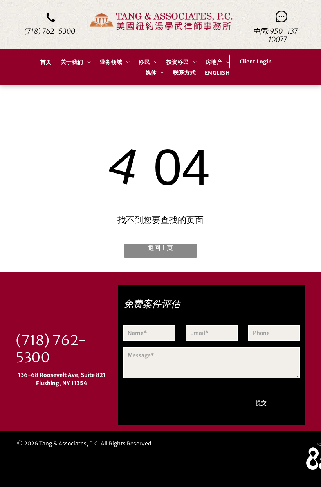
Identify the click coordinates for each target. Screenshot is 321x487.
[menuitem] (44, 61)
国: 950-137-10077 (281, 35)
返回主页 (160, 248)
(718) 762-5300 (49, 31)
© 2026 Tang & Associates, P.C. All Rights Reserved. (85, 443)
